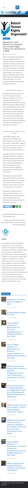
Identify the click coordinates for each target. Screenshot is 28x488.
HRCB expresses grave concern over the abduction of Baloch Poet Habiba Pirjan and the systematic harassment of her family (16, 427)
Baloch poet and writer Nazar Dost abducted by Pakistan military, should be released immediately (13, 222)
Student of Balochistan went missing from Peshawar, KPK (13, 215)
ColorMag (19, 483)
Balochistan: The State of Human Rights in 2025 (16, 301)
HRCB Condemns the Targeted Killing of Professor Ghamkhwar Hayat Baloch (16, 466)
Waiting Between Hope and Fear (16, 313)
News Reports (6, 38)
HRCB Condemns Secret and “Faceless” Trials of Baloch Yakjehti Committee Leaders (16, 408)
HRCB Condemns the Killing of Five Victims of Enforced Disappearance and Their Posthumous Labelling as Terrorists (16, 371)
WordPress (4, 485)
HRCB (15, 54)
